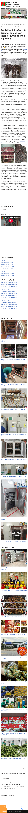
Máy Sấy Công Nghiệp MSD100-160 (9, 282)
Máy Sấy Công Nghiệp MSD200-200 (9, 297)
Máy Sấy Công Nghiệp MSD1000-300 (9, 308)
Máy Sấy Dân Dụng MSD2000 (7, 271)
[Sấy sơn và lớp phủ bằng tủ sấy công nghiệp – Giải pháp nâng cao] (14, 407)
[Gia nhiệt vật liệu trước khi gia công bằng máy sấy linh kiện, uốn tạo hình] (14, 382)
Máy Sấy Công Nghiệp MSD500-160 (9, 286)
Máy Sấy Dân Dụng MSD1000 (7, 266)
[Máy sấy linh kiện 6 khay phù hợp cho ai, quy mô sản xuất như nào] (14, 338)
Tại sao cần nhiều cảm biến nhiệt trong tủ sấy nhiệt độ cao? (13, 476)
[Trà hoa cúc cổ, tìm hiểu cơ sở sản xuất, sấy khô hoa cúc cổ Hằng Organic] (14, 707)
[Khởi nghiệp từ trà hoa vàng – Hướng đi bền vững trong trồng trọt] (14, 589)
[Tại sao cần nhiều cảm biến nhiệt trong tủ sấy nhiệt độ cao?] (14, 474)
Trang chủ (3, 24)
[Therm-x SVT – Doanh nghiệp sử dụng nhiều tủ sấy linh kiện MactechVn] (14, 566)
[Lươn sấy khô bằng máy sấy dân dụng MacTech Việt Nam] (14, 615)
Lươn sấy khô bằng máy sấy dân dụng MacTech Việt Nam (13, 616)
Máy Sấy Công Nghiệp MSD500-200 (9, 302)
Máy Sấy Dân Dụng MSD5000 (7, 275)
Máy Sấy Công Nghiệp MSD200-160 (9, 284)
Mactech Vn (9, 811)
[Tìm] (25, 209)
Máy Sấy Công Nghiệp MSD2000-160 (9, 293)
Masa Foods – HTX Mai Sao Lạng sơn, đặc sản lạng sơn (13, 634)
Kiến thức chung (9, 24)
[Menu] (25, 4)
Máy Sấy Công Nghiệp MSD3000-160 (9, 295)
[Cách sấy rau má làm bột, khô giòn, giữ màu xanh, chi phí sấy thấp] (14, 756)
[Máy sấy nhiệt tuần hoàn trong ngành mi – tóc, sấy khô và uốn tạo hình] (14, 516)
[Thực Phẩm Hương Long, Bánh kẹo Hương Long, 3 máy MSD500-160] (14, 731)
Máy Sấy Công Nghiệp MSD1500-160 (9, 291)
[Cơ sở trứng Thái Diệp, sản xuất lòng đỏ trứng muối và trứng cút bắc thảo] (14, 655)
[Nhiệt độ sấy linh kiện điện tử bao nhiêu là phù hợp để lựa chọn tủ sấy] (14, 357)
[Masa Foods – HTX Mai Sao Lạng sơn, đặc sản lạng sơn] (14, 633)
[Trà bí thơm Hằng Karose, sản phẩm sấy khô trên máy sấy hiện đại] (14, 680)
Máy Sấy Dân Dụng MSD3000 (7, 273)
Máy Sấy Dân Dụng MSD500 (7, 264)
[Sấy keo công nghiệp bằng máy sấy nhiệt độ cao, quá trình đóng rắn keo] (14, 432)
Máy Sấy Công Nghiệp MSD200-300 (9, 300)
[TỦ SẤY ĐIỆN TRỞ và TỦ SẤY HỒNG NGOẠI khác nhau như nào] (14, 539)
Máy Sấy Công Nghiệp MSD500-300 (9, 304)
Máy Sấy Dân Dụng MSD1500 (7, 268)
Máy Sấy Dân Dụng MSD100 (7, 260)
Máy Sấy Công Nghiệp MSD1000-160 (9, 289)
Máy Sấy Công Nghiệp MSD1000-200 (9, 306)
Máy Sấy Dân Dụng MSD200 (7, 262)
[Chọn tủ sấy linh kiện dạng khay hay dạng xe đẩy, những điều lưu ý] (14, 457)
